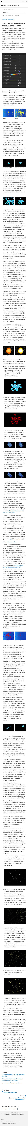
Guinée (2, 1119)
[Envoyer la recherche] (3, 16)
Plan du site (13, 1123)
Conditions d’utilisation (5, 1123)
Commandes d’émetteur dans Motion (12, 1083)
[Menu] (26, 1)
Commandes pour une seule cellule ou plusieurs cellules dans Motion (12, 1079)
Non (14, 1109)
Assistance (7, 1112)
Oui (5, 1109)
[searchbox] (14, 16)
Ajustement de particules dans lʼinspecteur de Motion (13, 1075)
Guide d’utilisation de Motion (10, 5)
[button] (23, 1)
